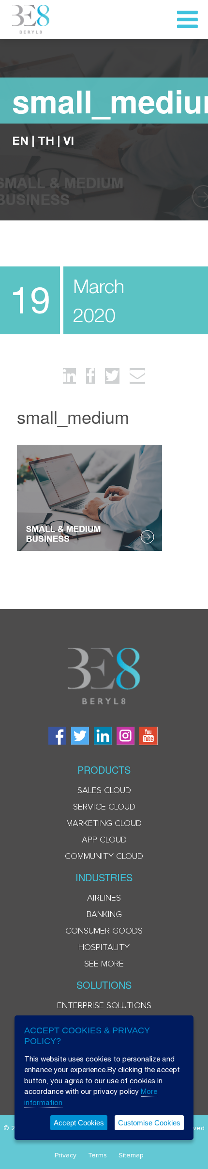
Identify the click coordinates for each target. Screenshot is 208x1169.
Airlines (104, 898)
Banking (104, 914)
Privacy (65, 1155)
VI (68, 140)
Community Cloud (104, 856)
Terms (97, 1155)
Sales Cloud (104, 790)
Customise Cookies (149, 1123)
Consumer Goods (104, 931)
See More (104, 964)
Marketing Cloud (104, 823)
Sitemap (131, 1155)
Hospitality (104, 947)
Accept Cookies (79, 1123)
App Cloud (104, 840)
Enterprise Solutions (104, 1005)
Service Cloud (104, 807)
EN (20, 140)
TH (46, 140)
